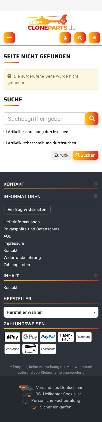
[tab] (51, 197)
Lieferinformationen (22, 221)
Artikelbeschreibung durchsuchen (38, 132)
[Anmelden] (65, 37)
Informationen (22, 196)
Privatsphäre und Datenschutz (32, 229)
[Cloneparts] (94, 37)
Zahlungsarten (17, 264)
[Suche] (80, 37)
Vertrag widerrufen (27, 209)
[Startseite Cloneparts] (51, 22)
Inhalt (11, 275)
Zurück (61, 155)
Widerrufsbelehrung (22, 257)
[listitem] (12, 338)
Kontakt (14, 184)
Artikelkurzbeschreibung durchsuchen (42, 143)
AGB (7, 236)
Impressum (14, 243)
